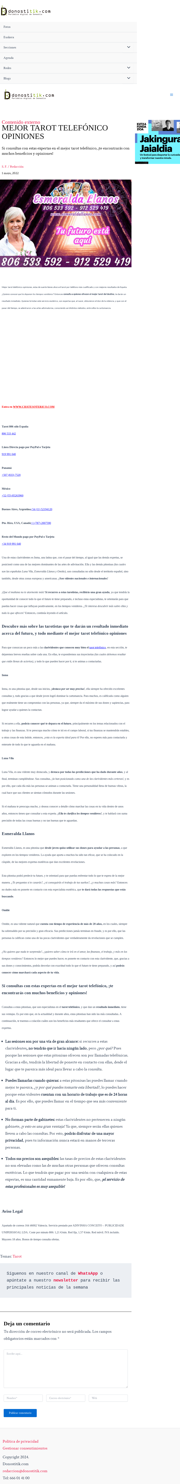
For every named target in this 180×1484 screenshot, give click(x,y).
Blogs (7, 78)
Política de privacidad (20, 1441)
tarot (17, 1256)
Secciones (10, 47)
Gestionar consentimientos (25, 1448)
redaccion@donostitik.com (25, 1471)
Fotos (7, 27)
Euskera (9, 37)
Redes (7, 68)
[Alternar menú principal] (171, 95)
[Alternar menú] (127, 47)
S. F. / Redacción (13, 166)
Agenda (9, 58)
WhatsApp (88, 1273)
